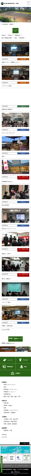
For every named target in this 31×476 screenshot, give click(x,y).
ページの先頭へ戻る (24, 443)
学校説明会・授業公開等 (10, 421)
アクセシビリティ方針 (22, 465)
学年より (10, 35)
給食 (16, 37)
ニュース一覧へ (6, 329)
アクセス (4, 434)
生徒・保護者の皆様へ (7, 37)
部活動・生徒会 (8, 405)
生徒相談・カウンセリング (11, 410)
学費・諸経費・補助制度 (10, 423)
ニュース (4, 437)
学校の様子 (21, 37)
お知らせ (4, 35)
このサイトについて (8, 465)
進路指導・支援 (8, 430)
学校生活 (4, 400)
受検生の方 (17, 35)
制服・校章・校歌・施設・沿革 (12, 396)
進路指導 (4, 428)
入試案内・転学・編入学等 (11, 419)
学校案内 (4, 382)
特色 (5, 387)
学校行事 (6, 403)
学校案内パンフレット (10, 391)
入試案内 (4, 416)
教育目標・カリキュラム (10, 389)
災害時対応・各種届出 (8, 24)
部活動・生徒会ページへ (8, 343)
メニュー (29, 4)
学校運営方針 (7, 394)
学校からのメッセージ (10, 384)
